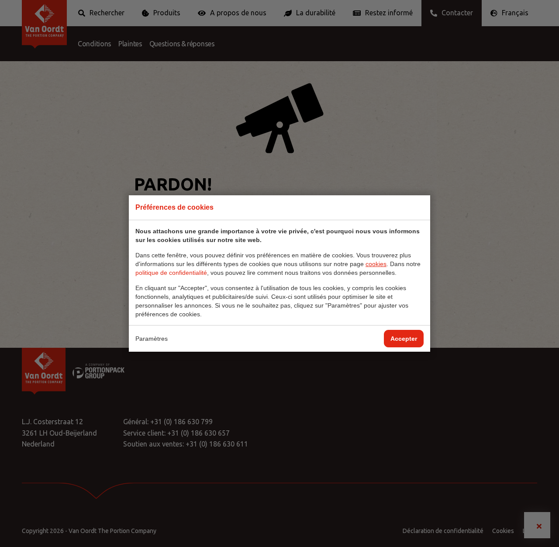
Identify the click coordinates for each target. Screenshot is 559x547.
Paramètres (151, 338)
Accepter (403, 338)
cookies (376, 263)
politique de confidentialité (171, 272)
